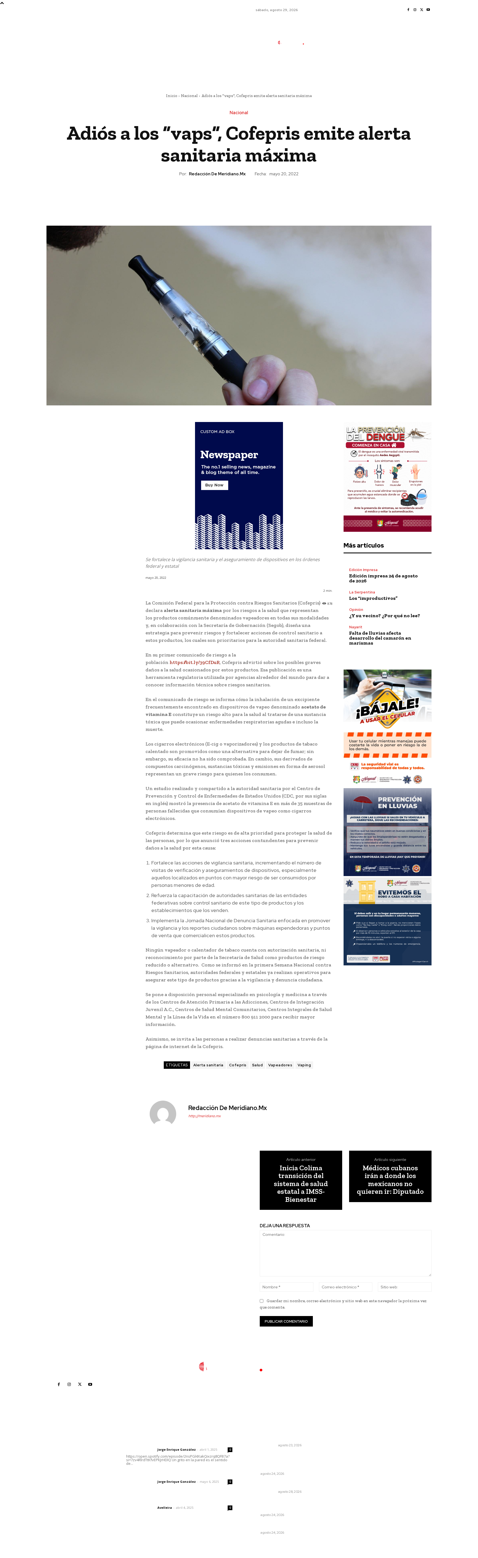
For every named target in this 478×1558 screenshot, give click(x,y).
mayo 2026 (339, 1476)
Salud (257, 1065)
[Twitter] (421, 10)
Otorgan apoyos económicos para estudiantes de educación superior (277, 1461)
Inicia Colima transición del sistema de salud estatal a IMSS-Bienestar (301, 1183)
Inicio (171, 95)
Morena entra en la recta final (275, 1525)
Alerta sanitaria (208, 1065)
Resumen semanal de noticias (275, 1484)
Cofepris (237, 1065)
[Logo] (294, 43)
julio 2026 (337, 1459)
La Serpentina (362, 592)
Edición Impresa (363, 570)
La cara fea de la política (270, 1438)
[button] (330, 67)
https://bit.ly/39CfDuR (195, 662)
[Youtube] (428, 10)
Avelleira (164, 1507)
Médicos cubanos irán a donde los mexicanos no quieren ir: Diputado (390, 1179)
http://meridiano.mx (204, 1116)
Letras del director (141, 1450)
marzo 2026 (339, 1492)
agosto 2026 (340, 1451)
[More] (264, 196)
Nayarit (355, 627)
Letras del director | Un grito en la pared (176, 1442)
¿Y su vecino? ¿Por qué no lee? (384, 616)
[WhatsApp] (251, 196)
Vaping (304, 1065)
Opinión (356, 609)
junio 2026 (338, 1467)
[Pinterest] (238, 196)
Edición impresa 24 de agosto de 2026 (383, 578)
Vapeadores (280, 1065)
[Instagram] (415, 10)
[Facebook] (408, 10)
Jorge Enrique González (176, 1449)
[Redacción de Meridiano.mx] (166, 1114)
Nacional (189, 95)
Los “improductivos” (373, 598)
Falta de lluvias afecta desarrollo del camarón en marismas (380, 638)
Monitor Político (261, 1445)
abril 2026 (338, 1484)
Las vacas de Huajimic (155, 1474)
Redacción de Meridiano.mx (217, 173)
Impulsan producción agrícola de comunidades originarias (278, 1504)
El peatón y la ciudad (152, 1500)
